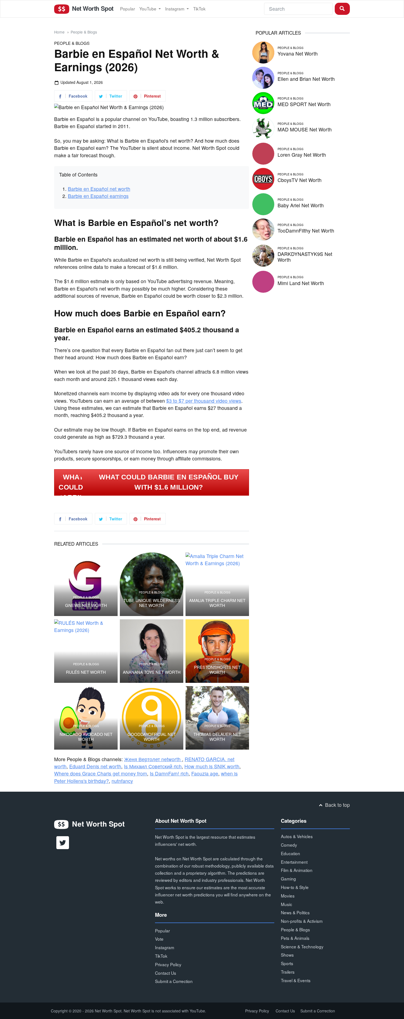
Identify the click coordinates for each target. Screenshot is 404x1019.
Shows (287, 955)
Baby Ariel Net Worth (301, 205)
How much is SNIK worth (211, 766)
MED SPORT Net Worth (304, 104)
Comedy (289, 845)
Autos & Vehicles (297, 836)
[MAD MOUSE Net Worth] (263, 127)
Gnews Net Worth (86, 605)
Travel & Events (296, 980)
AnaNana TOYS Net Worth (152, 672)
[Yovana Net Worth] (263, 51)
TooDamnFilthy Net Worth (306, 230)
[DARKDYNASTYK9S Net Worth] (263, 254)
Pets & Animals (295, 938)
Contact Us (165, 973)
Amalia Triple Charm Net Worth (217, 603)
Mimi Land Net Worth (301, 283)
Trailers (288, 972)
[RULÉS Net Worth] (86, 651)
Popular (127, 8)
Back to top (337, 804)
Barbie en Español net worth (99, 188)
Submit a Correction (174, 981)
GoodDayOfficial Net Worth (152, 737)
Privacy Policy (168, 964)
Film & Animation (296, 870)
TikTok (199, 8)
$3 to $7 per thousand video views (203, 400)
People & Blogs (84, 32)
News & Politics (295, 912)
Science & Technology (302, 946)
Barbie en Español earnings (98, 195)
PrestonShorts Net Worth (217, 670)
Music (286, 904)
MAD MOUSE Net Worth (305, 129)
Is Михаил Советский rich (153, 766)
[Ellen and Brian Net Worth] (263, 76)
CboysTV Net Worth (300, 179)
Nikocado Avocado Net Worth (86, 737)
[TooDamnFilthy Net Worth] (263, 228)
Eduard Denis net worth (95, 766)
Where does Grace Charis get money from (100, 773)
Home (59, 32)
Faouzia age (204, 773)
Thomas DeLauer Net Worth (217, 737)
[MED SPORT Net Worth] (263, 102)
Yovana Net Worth (298, 53)
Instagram (175, 8)
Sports (287, 963)
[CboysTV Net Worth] (263, 178)
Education (290, 853)
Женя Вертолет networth (153, 759)
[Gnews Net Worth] (86, 584)
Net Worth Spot (91, 8)
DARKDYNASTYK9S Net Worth (305, 256)
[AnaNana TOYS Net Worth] (151, 651)
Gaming (288, 879)
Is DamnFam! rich (169, 773)
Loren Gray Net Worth (302, 154)
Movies (288, 896)
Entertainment (294, 862)
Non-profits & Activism (302, 921)
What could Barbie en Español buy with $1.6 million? (169, 482)
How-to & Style (295, 887)
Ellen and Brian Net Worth (306, 78)
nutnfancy (122, 780)
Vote (159, 939)
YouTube (148, 8)
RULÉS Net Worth (86, 672)
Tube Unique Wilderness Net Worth (151, 603)
